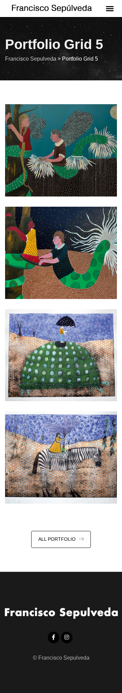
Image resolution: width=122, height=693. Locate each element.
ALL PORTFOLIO (57, 539)
